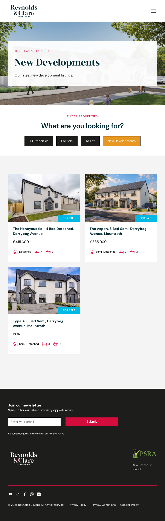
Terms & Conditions (103, 505)
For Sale (67, 141)
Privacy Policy (77, 505)
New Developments (122, 141)
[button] (152, 11)
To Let (90, 141)
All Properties (38, 141)
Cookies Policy (129, 505)
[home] (24, 11)
